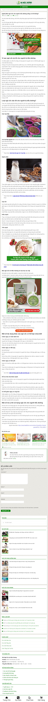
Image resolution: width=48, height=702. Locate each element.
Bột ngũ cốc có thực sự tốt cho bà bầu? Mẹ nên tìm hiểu (20, 607)
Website (3, 499)
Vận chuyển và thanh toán (9, 675)
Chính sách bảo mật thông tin (10, 677)
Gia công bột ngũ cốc (8, 693)
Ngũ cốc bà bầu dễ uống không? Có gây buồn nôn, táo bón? (21, 590)
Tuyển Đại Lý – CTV (8, 687)
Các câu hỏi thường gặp (9, 671)
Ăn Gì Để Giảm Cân (6, 640)
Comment (3, 472)
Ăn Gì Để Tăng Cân (6, 643)
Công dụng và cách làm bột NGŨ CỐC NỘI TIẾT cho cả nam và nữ (23, 537)
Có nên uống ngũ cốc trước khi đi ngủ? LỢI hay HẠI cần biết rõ (25, 625)
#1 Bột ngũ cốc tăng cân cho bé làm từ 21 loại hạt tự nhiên (21, 620)
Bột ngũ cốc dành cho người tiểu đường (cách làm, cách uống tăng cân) (24, 578)
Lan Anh (5, 628)
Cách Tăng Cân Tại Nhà (7, 648)
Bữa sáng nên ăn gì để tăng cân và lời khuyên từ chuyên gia (21, 623)
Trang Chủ (4, 9)
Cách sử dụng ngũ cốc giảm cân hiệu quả (19, 373)
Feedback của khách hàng (9, 691)
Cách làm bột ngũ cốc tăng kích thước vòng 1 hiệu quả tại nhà (22, 561)
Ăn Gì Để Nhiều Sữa (6, 645)
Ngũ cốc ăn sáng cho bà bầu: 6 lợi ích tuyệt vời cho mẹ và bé (21, 543)
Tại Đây (14, 458)
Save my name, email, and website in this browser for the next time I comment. (19, 507)
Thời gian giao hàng (8, 679)
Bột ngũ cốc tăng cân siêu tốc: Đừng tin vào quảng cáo (20, 567)
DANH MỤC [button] (25, 6)
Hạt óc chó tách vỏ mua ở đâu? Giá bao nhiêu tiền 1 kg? (20, 549)
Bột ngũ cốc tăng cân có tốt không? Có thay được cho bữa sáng (22, 572)
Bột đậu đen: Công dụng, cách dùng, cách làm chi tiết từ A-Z (21, 532)
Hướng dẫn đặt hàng (8, 673)
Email (2, 493)
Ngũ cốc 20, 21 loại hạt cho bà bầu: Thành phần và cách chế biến (22, 602)
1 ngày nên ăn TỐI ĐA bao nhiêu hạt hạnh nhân (23, 196)
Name (3, 487)
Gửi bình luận (16, 15)
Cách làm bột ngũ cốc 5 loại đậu (17, 153)
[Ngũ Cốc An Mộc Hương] (24, 4)
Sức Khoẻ (7, 9)
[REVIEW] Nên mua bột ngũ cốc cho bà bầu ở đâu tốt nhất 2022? (22, 596)
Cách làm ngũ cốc (7, 689)
